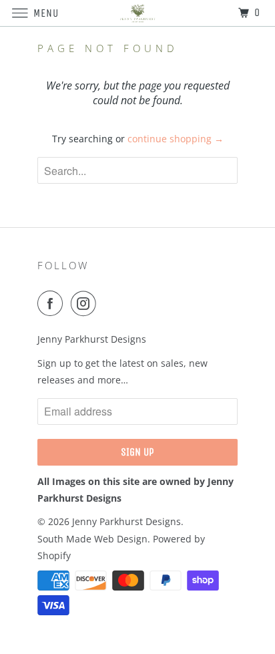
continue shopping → (175, 138)
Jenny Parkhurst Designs (126, 521)
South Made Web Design (92, 538)
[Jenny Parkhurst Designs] (137, 13)
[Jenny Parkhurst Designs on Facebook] (52, 303)
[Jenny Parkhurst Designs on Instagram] (86, 303)
